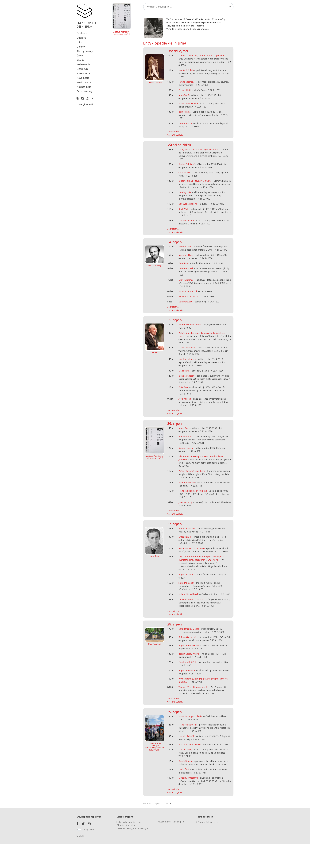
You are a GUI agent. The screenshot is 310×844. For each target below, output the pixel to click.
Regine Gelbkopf (186, 164)
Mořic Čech (183, 769)
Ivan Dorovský (185, 301)
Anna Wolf (183, 95)
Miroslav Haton (186, 220)
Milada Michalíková (188, 594)
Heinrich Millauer (187, 528)
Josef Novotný (185, 502)
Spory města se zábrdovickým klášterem (198, 149)
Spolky (80, 60)
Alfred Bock (184, 428)
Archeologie (83, 64)
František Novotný (187, 724)
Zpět (157, 803)
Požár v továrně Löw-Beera (191, 470)
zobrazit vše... (174, 131)
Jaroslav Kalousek (187, 359)
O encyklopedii (85, 104)
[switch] (79, 829)
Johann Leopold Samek (189, 324)
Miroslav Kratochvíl (188, 777)
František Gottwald (188, 103)
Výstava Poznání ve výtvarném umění (121, 33)
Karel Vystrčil (184, 192)
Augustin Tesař (186, 574)
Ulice (79, 42)
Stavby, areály (85, 51)
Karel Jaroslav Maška (188, 628)
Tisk (166, 803)
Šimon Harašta (186, 447)
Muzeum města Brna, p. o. (170, 821)
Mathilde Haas (185, 254)
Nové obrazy (84, 82)
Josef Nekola (184, 111)
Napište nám (84, 86)
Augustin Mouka (186, 670)
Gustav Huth (184, 90)
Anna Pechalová (186, 436)
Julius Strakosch (186, 375)
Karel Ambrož (185, 123)
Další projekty (85, 91)
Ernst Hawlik (184, 536)
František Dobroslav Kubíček (192, 490)
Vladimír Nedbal (186, 482)
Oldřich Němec (185, 279)
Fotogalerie (83, 73)
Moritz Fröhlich (186, 70)
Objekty (81, 46)
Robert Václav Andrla (188, 653)
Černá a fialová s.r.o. (207, 822)
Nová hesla (83, 77)
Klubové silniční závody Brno (195, 180)
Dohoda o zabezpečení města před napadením (201, 55)
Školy (80, 55)
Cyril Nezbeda (185, 172)
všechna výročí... (175, 134)
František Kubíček (187, 662)
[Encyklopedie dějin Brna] (93, 97)
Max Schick (184, 370)
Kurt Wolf (183, 209)
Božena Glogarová (187, 637)
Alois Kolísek (184, 398)
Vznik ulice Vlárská (187, 291)
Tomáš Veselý (185, 749)
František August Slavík (190, 716)
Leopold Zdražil (186, 736)
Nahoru (147, 803)
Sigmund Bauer (186, 582)
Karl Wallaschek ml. (188, 203)
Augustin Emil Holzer (189, 645)
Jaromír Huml (185, 246)
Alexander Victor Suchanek (191, 548)
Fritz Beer (183, 387)
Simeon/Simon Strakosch (190, 599)
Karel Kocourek (185, 268)
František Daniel (186, 347)
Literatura (83, 69)
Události (81, 37)
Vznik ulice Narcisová (188, 296)
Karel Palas (183, 263)
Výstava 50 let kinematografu (193, 687)
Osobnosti (83, 33)
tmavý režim (88, 829)
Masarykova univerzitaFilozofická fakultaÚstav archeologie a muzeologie (132, 825)
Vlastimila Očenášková (189, 744)
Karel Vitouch (185, 761)
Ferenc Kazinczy (186, 81)
